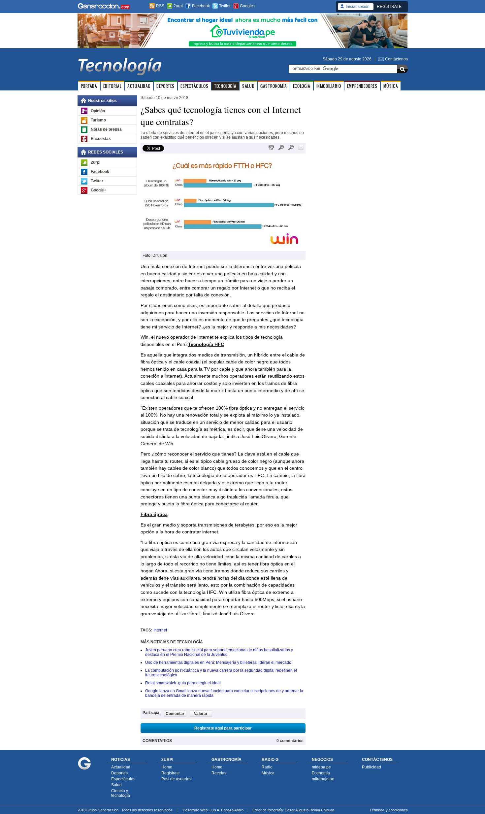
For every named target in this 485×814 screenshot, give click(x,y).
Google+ (247, 6)
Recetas (218, 773)
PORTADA (89, 86)
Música (268, 773)
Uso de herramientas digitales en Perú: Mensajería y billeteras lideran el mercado (218, 662)
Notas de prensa (106, 129)
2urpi (178, 6)
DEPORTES (165, 86)
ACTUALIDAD (138, 86)
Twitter (225, 6)
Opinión (98, 111)
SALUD (248, 86)
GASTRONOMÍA (273, 86)
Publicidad (371, 767)
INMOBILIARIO (328, 86)
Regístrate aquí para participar (223, 728)
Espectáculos (123, 779)
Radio (267, 767)
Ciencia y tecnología (120, 793)
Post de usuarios (176, 779)
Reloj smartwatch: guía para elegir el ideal (183, 683)
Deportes (119, 773)
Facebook (201, 6)
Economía (321, 773)
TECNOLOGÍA (225, 86)
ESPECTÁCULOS (194, 86)
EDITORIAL (112, 86)
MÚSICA (390, 86)
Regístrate (170, 773)
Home (166, 767)
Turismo (98, 120)
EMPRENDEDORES (362, 86)
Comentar (175, 713)
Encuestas (101, 138)
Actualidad (120, 767)
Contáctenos (396, 59)
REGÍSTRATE (389, 6)
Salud (116, 785)
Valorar (201, 713)
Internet (160, 630)
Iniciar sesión (358, 6)
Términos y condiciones (389, 810)
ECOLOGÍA (301, 86)
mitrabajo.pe (323, 779)
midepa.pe (321, 767)
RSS (160, 6)
